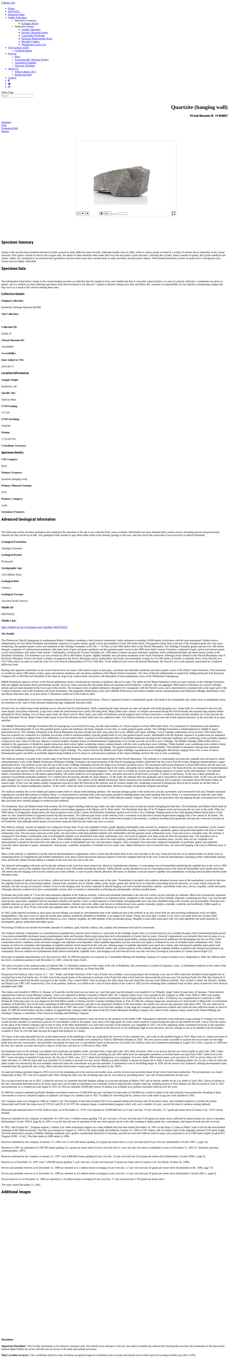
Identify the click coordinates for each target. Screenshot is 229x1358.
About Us (13, 68)
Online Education (17, 17)
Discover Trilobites (25, 65)
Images (5, 131)
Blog (17, 56)
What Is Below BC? (25, 71)
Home (11, 8)
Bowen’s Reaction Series (34, 32)
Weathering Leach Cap (33, 44)
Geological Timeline (25, 62)
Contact (12, 77)
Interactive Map (16, 14)
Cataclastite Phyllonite (33, 35)
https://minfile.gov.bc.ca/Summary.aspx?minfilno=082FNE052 (34, 627)
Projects (12, 53)
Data (3, 125)
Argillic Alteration (31, 29)
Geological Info (9, 128)
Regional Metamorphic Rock (36, 38)
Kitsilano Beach (29, 23)
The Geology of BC (18, 47)
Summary (6, 122)
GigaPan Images (23, 50)
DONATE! (14, 11)
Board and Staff (23, 74)
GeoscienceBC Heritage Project (31, 59)
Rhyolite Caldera (30, 41)
